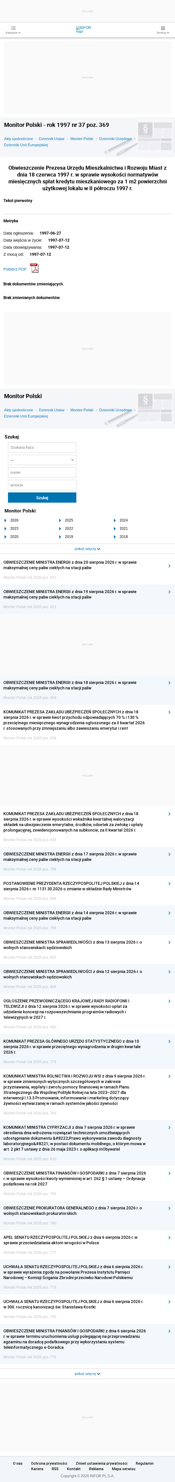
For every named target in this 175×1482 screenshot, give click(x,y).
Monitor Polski (81, 139)
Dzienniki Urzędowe (115, 139)
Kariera (37, 1469)
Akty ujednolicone (18, 139)
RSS (55, 1469)
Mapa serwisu (123, 1469)
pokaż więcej (86, 1374)
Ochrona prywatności (49, 1463)
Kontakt (74, 1469)
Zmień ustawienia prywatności (101, 1463)
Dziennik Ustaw (51, 139)
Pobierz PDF (15, 269)
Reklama (96, 1469)
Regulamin (145, 1463)
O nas (18, 1463)
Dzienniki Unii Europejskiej (26, 145)
